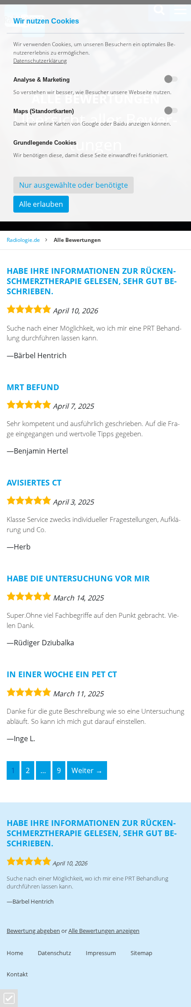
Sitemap (141, 953)
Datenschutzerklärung (40, 60)
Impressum (101, 953)
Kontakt (17, 974)
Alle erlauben (41, 204)
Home (15, 953)
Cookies (9, 998)
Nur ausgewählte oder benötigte (73, 185)
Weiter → (87, 770)
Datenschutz (54, 953)
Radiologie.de (23, 240)
